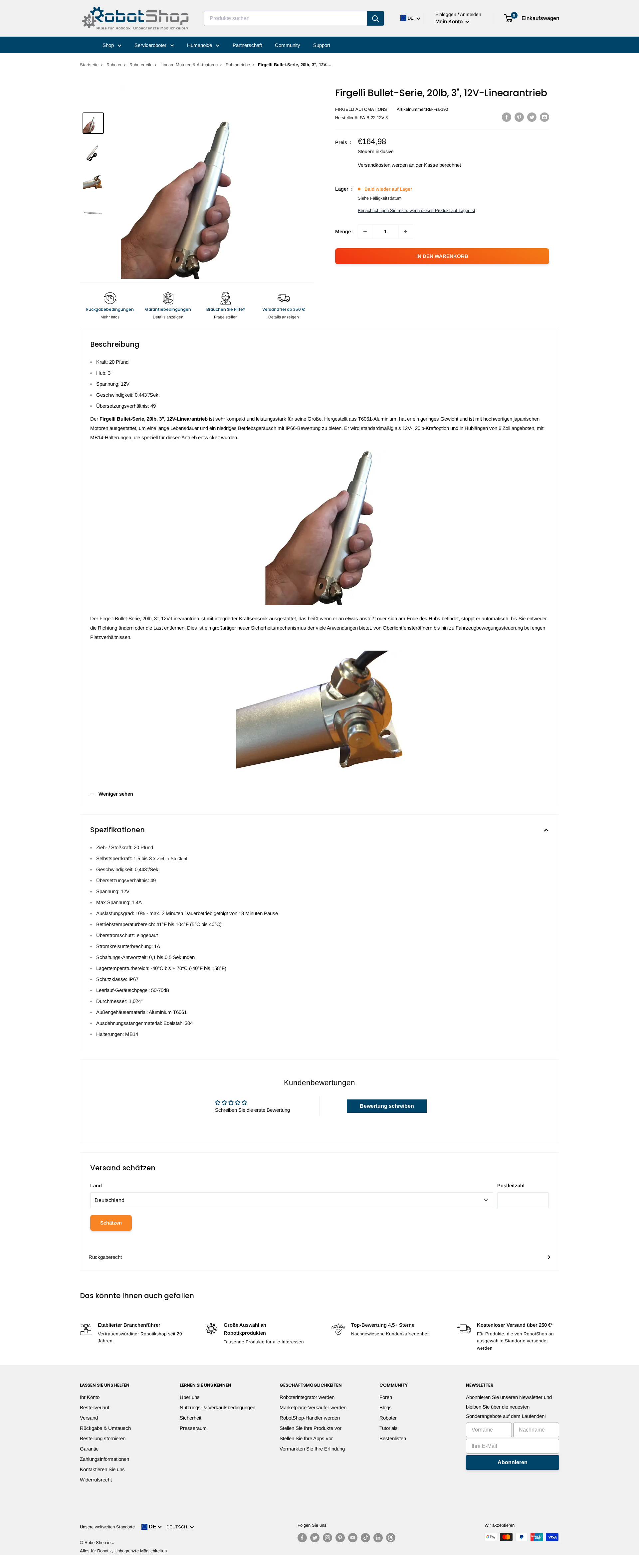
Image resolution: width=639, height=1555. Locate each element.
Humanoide (200, 45)
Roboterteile (140, 64)
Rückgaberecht (105, 1257)
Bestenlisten (392, 1438)
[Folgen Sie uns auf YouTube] (352, 1537)
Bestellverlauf (94, 1407)
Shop (109, 45)
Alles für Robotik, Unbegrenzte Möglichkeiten (123, 1550)
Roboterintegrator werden (307, 1397)
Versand (89, 1418)
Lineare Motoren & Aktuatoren (189, 64)
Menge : (344, 231)
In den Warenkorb (442, 256)
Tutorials (388, 1428)
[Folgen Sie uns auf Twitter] (315, 1537)
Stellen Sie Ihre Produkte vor (310, 1428)
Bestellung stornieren (102, 1438)
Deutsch (178, 1526)
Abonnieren (513, 1462)
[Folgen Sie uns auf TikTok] (365, 1537)
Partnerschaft (247, 45)
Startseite (89, 64)
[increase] (406, 232)
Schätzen (111, 1223)
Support (321, 45)
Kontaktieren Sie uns (102, 1469)
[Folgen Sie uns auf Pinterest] (340, 1537)
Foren (385, 1397)
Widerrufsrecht (96, 1479)
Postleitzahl (511, 1185)
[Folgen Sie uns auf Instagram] (327, 1537)
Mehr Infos (110, 317)
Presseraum (193, 1428)
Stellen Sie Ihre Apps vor (306, 1438)
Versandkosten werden (383, 165)
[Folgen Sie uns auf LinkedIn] (378, 1537)
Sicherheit (190, 1418)
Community (287, 45)
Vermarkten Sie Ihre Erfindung (312, 1449)
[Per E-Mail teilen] (544, 117)
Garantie (89, 1449)
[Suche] (375, 18)
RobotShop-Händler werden (310, 1418)
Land (96, 1185)
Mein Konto (449, 21)
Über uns (190, 1397)
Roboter (113, 64)
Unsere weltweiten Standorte (107, 1526)
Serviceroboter (151, 45)
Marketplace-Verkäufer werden (313, 1407)
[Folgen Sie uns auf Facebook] (302, 1537)
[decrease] (365, 232)
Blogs (385, 1407)
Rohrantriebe (238, 64)
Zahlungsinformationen (104, 1459)
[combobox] (285, 18)
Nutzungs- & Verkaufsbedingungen (217, 1407)
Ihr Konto (90, 1397)
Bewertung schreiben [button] (387, 1106)
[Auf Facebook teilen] (506, 117)
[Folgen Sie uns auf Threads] (390, 1537)
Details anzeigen (168, 317)
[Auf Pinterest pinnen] (519, 117)
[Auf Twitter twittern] (531, 117)
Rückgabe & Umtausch (105, 1428)
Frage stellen (226, 317)
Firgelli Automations (361, 109)
